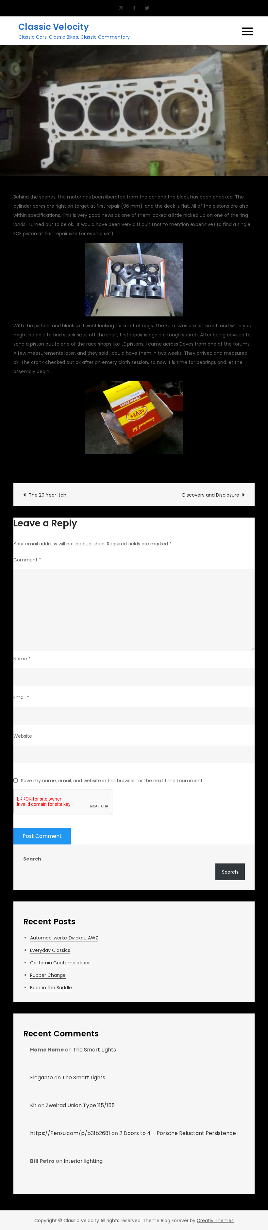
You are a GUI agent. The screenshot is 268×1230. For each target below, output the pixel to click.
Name (22, 658)
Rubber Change (48, 975)
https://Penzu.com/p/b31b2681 (70, 1133)
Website (22, 736)
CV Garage (33, 467)
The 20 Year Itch (47, 495)
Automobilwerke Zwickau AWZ (64, 938)
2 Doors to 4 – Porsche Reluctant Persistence (177, 1133)
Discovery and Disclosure (210, 495)
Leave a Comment (172, 467)
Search (32, 859)
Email (21, 697)
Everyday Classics (50, 950)
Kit (33, 1105)
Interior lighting (83, 1161)
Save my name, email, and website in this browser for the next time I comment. (112, 780)
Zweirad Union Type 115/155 (80, 1105)
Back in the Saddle (51, 987)
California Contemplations (60, 962)
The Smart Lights (94, 1049)
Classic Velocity (53, 27)
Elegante (41, 1077)
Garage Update (118, 467)
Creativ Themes (215, 1220)
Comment (27, 560)
